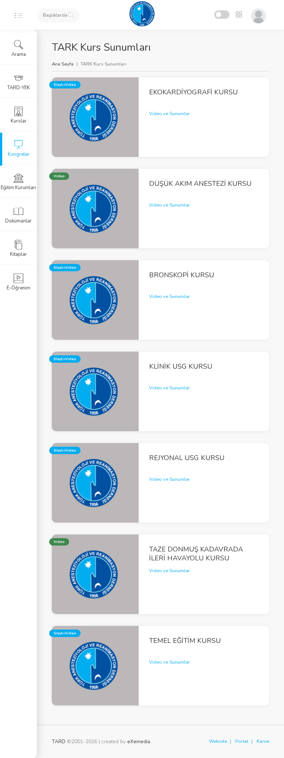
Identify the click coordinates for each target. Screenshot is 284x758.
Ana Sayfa (63, 64)
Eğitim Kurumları (18, 187)
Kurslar (19, 121)
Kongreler (19, 154)
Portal (241, 741)
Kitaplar (18, 254)
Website (218, 741)
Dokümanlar (18, 221)
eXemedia (138, 741)
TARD (58, 741)
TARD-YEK (18, 87)
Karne (263, 741)
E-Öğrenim (18, 288)
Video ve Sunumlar (169, 113)
